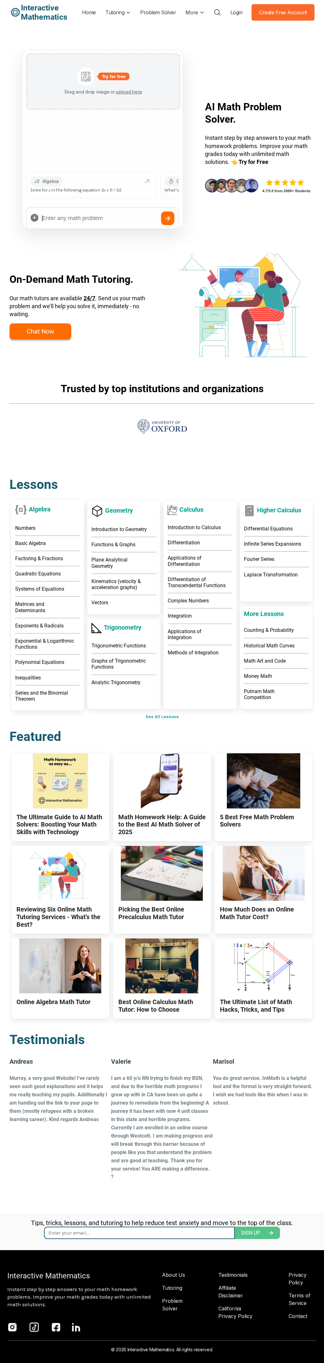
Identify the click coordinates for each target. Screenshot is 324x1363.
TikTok (34, 1327)
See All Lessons (162, 716)
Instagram (12, 1327)
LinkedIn (76, 1327)
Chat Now (40, 331)
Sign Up (250, 1233)
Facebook (56, 1327)
